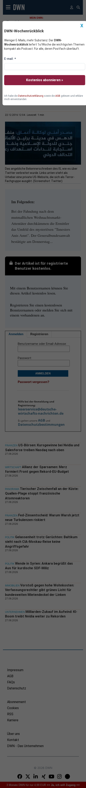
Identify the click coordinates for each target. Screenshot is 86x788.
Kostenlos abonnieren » (44, 80)
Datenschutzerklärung (30, 95)
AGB (57, 95)
